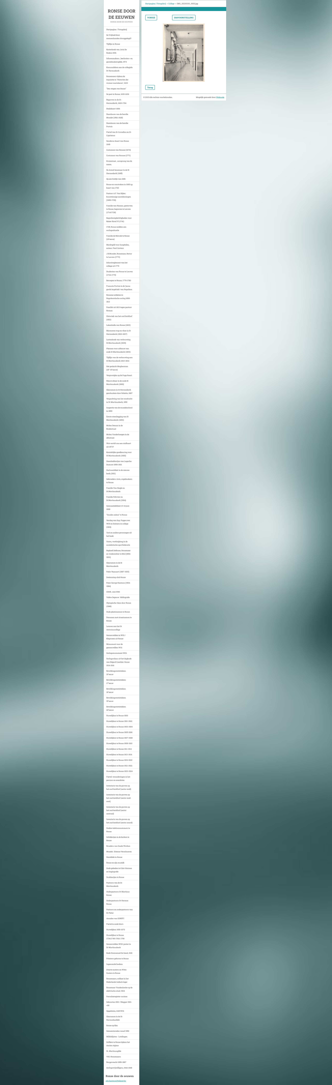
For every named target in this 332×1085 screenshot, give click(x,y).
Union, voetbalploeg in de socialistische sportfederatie (118, 543)
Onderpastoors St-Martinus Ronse (118, 893)
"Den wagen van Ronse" (116, 88)
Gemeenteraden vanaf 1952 (117, 1031)
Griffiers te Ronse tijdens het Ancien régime (118, 1044)
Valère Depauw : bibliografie (118, 597)
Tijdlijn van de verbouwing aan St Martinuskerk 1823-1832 (119, 359)
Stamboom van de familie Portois (117, 125)
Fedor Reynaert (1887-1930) (117, 571)
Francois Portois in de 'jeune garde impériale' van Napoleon (119, 288)
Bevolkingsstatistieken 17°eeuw (116, 681)
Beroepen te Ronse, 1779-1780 (118, 280)
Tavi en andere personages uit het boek (119, 534)
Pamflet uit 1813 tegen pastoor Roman (119, 309)
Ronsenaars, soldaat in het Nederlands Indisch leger (117, 980)
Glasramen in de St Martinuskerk (114, 564)
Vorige (151, 17)
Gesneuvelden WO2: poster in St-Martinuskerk (118, 946)
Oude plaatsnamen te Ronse (118, 612)
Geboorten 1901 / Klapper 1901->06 (119, 1004)
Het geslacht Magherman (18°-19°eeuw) (117, 368)
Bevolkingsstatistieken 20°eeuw (116, 708)
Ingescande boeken (114, 964)
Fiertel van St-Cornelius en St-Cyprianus (119, 134)
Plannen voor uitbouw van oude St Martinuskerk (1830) (118, 350)
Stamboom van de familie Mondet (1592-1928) (117, 116)
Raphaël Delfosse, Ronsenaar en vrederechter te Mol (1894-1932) (118, 553)
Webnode (220, 97)
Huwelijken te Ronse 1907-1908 (119, 738)
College (171, 3)
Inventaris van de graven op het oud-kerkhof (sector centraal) (118, 810)
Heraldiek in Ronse (114, 857)
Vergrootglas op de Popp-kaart (119, 375)
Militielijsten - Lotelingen (116, 1036)
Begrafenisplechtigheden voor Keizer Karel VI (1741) (119, 220)
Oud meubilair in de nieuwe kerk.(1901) (117, 472)
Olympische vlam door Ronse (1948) (118, 604)
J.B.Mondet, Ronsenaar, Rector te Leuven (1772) (119, 255)
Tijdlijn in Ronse (113, 44)
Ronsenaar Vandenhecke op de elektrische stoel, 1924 (119, 989)
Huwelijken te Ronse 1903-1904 (119, 726)
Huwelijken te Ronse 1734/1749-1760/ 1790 (115, 937)
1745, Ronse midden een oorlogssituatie (116, 228)
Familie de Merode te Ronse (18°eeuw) (118, 237)
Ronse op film (112, 1025)
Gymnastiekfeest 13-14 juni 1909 (117, 507)
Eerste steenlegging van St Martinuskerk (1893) (117, 418)
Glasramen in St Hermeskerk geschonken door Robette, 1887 (119, 391)
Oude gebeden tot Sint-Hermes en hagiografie (119, 870)
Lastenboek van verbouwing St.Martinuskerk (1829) (118, 341)
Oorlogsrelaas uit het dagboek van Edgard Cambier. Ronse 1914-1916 (119, 662)
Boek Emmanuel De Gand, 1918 (119, 953)
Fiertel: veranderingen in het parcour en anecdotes (118, 778)
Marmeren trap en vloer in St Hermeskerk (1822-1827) (118, 332)
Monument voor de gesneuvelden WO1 (114, 646)
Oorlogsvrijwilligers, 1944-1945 (119, 1067)
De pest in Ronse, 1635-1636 (117, 94)
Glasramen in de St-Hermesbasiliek (114, 1018)
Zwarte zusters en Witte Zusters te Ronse (116, 971)
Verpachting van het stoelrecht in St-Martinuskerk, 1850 (119, 400)
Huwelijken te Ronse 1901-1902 (119, 721)
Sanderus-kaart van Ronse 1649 (117, 143)
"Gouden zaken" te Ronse (116, 515)
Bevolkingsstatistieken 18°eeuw (116, 690)
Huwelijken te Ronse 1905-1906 (119, 732)
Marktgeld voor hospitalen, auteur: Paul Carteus (117, 246)
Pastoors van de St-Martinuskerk (114, 884)
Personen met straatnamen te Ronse (119, 619)
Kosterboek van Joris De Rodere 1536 (116, 51)
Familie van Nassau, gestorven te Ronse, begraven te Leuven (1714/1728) (119, 209)
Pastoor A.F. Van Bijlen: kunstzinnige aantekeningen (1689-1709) (118, 196)
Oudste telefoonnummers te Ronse (118, 830)
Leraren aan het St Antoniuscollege (114, 628)
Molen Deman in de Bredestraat (114, 427)
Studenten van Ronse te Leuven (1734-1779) (119, 273)
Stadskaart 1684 (113, 108)
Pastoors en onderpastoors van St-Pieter (119, 911)
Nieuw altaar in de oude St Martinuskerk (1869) (117, 382)
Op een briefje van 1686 (116, 179)
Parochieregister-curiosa (116, 996)
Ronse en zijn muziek (115, 862)
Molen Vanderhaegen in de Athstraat (117, 436)
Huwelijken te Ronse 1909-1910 (119, 743)
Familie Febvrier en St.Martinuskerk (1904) (116, 498)
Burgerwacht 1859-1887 (116, 1062)
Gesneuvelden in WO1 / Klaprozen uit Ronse (116, 637)
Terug (150, 87)
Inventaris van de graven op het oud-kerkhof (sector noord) (119, 821)
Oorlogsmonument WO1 (116, 653)
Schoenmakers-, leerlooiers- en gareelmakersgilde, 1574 (119, 60)
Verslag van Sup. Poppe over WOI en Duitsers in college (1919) (118, 523)
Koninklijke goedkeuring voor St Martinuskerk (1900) (119, 454)
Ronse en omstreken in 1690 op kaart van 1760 (119, 186)
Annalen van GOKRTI (115, 918)
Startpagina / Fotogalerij (116, 29)
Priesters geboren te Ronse (117, 958)
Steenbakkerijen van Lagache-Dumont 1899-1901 (119, 463)
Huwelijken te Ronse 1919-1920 (119, 760)
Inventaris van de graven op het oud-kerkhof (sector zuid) (118, 787)
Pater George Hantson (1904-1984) (118, 584)
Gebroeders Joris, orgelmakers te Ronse (119, 481)
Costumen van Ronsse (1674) (118, 150)
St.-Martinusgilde (113, 1051)
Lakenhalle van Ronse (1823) (118, 325)
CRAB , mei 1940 (113, 592)
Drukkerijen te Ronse (115, 877)
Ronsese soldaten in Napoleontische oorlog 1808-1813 (118, 298)
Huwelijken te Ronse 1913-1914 (119, 754)
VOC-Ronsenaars (113, 1056)
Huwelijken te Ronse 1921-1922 (119, 765)
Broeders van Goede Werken (118, 846)
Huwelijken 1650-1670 (115, 929)
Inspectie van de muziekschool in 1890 (119, 409)
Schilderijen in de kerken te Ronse (117, 839)
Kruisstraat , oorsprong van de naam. (119, 163)
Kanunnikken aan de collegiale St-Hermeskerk (119, 69)
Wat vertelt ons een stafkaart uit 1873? (118, 445)
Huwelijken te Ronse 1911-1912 (119, 749)
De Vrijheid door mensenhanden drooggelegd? (118, 37)
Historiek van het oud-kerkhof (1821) (119, 318)
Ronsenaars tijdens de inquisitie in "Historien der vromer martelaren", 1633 (117, 79)
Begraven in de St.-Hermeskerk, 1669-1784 (116, 101)
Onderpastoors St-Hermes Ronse (117, 902)
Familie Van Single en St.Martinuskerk (115, 490)
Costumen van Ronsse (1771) (118, 155)
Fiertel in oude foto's (114, 924)
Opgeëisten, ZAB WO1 (115, 1011)
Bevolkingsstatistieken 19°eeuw (116, 699)
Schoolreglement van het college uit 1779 (116, 264)
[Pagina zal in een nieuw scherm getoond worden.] (184, 53)
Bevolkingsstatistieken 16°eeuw (116, 673)
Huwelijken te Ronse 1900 (117, 715)
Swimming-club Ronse (116, 577)
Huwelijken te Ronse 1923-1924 (119, 771)
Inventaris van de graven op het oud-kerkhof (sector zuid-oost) (118, 798)
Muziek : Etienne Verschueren (119, 851)
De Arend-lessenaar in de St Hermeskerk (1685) (117, 172)
